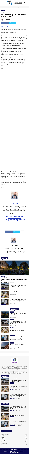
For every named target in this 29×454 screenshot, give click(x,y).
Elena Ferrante (4, 282)
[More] (18, 23)
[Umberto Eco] (2, 20)
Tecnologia (4, 304)
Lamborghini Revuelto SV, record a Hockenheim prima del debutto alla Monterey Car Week (18, 285)
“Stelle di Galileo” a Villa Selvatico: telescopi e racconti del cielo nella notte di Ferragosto (14, 279)
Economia (3, 296)
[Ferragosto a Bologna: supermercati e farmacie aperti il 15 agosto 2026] (5, 294)
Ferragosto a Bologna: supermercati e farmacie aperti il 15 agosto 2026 (19, 292)
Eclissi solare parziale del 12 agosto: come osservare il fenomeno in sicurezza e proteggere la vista (18, 346)
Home (2, 7)
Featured (3, 288)
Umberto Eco (7, 19)
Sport (5, 7)
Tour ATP (5, 187)
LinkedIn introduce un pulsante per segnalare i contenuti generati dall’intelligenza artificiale (18, 301)
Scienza (3, 276)
